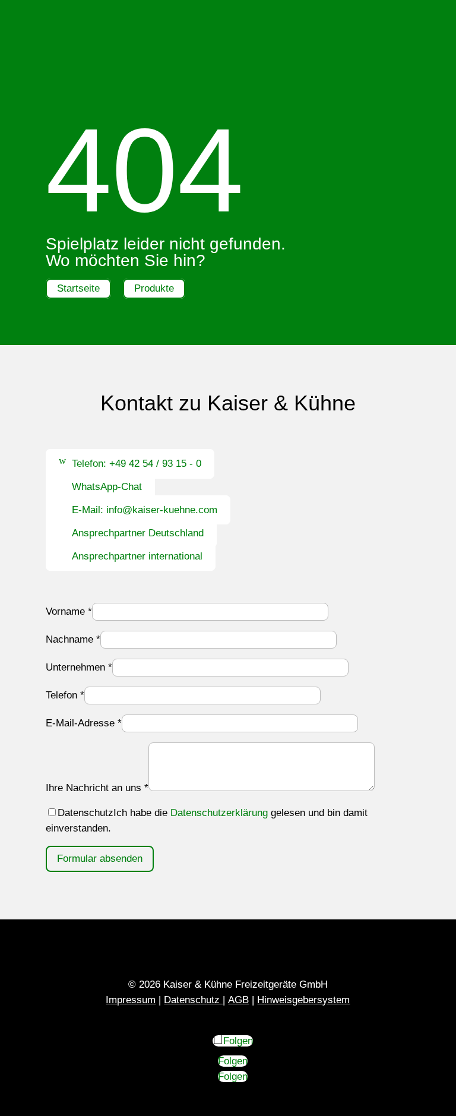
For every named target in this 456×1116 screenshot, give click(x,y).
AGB (238, 1000)
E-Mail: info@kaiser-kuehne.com (144, 510)
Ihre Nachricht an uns (97, 787)
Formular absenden (99, 858)
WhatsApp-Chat (107, 486)
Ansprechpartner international (137, 556)
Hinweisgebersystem (303, 1000)
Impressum (131, 1000)
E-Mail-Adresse (84, 723)
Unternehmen (79, 667)
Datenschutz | (194, 1000)
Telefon (65, 695)
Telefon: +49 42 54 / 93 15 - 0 (136, 463)
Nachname (73, 639)
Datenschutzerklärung (219, 812)
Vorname (69, 611)
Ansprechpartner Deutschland (138, 533)
